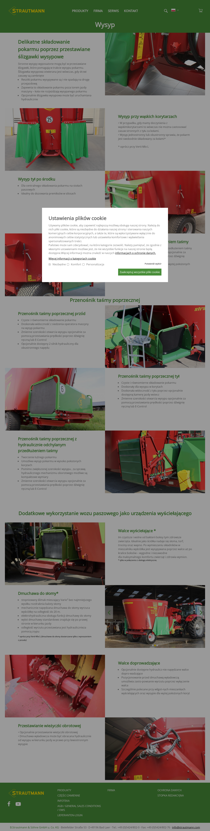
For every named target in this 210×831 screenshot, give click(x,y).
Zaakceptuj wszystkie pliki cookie (140, 272)
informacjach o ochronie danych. (135, 253)
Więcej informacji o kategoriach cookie (72, 258)
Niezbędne (59, 264)
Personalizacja (95, 264)
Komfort (76, 264)
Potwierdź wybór (153, 263)
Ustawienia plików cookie (77, 218)
